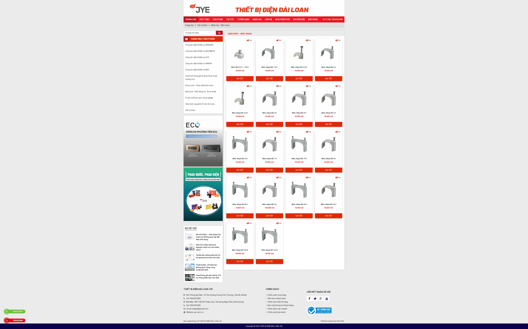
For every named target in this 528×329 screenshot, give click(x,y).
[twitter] (315, 298)
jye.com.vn (198, 312)
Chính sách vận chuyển (277, 309)
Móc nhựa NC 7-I (269, 159)
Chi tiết (240, 79)
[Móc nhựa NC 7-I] (269, 143)
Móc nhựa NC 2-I (328, 67)
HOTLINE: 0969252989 (333, 19)
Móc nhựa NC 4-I (299, 113)
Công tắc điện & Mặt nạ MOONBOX (200, 51)
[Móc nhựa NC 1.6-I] (269, 51)
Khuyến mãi (299, 19)
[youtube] (326, 298)
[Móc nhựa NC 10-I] (328, 189)
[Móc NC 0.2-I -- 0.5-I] (240, 51)
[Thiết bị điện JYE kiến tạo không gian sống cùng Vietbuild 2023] (190, 267)
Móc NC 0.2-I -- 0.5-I (240, 67)
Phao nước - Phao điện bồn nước (199, 85)
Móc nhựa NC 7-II (299, 159)
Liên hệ (268, 19)
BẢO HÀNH (313, 19)
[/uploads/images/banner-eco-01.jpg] (203, 141)
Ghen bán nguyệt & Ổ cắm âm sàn (200, 104)
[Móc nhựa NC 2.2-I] (240, 97)
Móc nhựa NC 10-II (240, 250)
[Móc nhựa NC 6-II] (240, 143)
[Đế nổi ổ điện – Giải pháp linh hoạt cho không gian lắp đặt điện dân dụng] (190, 236)
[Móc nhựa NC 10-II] (240, 234)
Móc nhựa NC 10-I (328, 204)
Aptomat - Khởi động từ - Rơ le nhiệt (200, 91)
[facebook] (309, 298)
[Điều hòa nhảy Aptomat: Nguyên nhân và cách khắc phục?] (190, 247)
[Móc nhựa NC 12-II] (269, 234)
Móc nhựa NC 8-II (240, 204)
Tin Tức (230, 19)
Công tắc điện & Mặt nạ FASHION (199, 45)
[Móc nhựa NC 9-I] (269, 189)
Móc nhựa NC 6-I (328, 113)
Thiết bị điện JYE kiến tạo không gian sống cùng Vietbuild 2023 (206, 267)
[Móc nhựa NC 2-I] (328, 51)
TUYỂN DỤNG (243, 19)
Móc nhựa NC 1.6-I (269, 67)
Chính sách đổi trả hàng (277, 302)
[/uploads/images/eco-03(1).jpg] (203, 194)
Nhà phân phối (282, 19)
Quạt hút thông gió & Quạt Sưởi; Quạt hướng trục (201, 77)
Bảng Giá (257, 19)
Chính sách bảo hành (276, 312)
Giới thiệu (205, 19)
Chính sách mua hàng (276, 295)
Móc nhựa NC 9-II (299, 204)
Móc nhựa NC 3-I (269, 113)
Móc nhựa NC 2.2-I (240, 113)
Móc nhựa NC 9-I (269, 204)
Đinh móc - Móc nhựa (220, 25)
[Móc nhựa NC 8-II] (240, 189)
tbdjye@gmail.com (200, 309)
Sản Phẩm (218, 19)
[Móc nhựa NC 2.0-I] (299, 51)
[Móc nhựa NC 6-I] (328, 97)
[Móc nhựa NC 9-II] (299, 189)
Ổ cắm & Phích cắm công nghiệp (199, 98)
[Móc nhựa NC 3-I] (269, 97)
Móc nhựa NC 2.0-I (299, 67)
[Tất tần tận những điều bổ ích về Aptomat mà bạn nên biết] (190, 257)
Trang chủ (190, 19)
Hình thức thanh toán (276, 298)
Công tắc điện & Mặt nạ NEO (197, 70)
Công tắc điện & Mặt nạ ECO (197, 57)
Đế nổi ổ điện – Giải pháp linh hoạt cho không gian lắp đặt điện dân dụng (208, 236)
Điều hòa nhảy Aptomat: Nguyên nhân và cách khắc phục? (207, 247)
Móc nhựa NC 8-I (328, 159)
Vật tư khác (202, 25)
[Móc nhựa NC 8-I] (328, 143)
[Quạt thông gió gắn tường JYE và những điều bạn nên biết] (190, 277)
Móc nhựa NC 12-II (269, 250)
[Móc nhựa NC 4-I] (299, 97)
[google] (320, 298)
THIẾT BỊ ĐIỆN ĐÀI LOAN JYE (210, 321)
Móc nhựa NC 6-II (240, 159)
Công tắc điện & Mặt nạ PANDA (198, 63)
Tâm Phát (340, 321)
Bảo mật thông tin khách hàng (280, 305)
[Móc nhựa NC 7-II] (299, 143)
